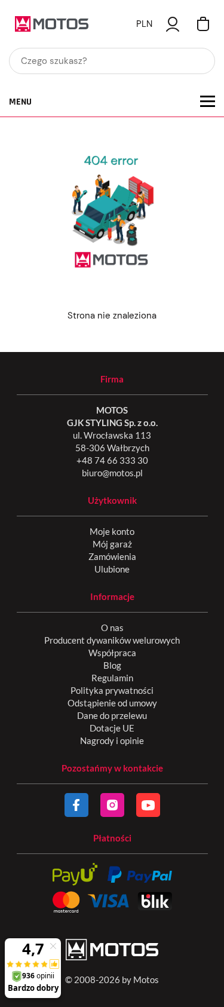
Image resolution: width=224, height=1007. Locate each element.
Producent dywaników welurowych (112, 640)
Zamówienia (112, 556)
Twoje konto (172, 24)
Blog (112, 665)
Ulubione (112, 569)
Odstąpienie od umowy (112, 702)
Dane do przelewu (112, 715)
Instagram (112, 805)
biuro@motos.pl (112, 472)
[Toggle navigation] (207, 101)
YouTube (148, 805)
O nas (112, 627)
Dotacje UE (112, 728)
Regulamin (112, 677)
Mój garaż (112, 543)
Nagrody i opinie (112, 740)
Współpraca (112, 652)
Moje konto (112, 531)
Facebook (76, 805)
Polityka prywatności (112, 690)
